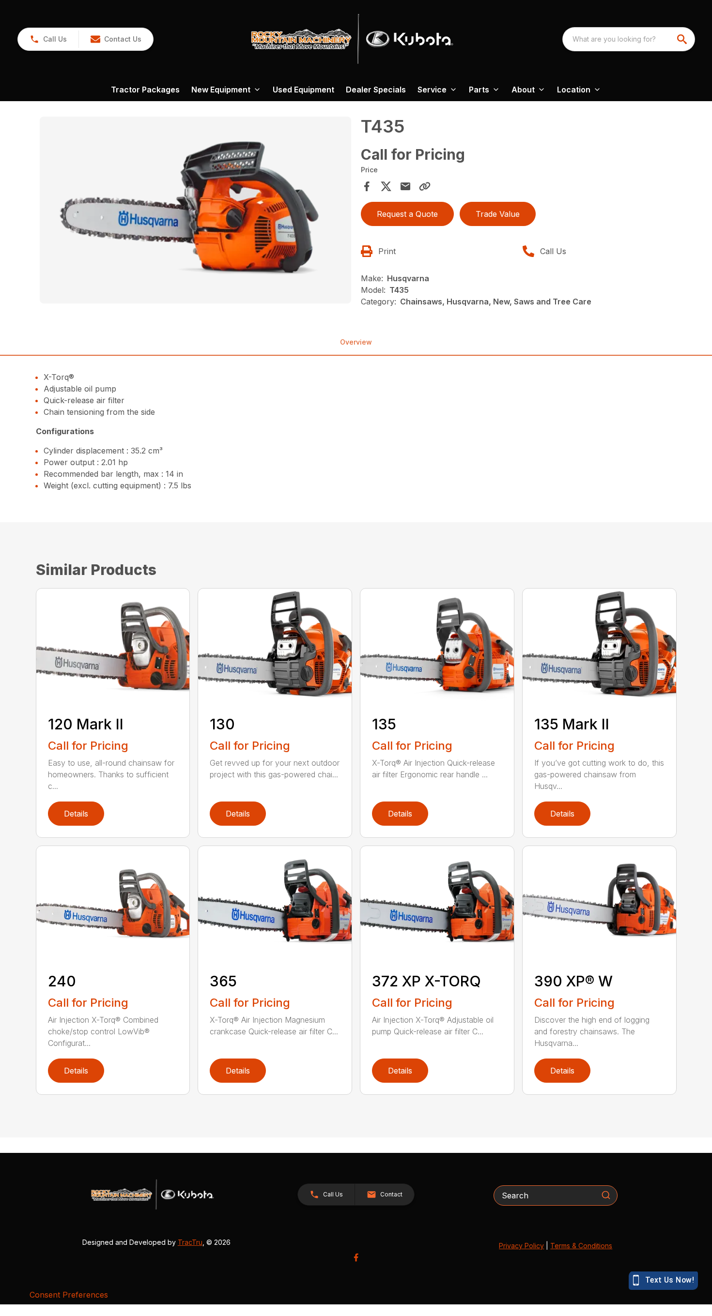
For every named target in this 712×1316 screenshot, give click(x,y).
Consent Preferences (69, 1295)
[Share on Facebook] (366, 186)
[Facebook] (356, 1257)
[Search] (606, 1195)
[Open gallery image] (196, 210)
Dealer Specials (376, 89)
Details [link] (76, 813)
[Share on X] (386, 186)
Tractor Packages (145, 89)
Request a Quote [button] (407, 214)
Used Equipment (303, 89)
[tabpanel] (196, 211)
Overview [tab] (356, 342)
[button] (48, 39)
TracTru (190, 1242)
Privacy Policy (521, 1245)
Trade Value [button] (498, 214)
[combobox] (629, 39)
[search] (683, 39)
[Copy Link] (425, 186)
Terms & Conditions (581, 1245)
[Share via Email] (405, 186)
